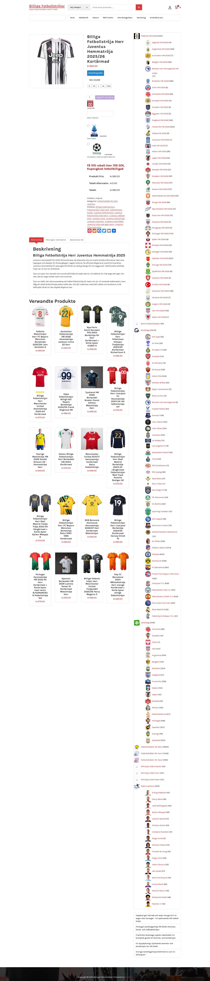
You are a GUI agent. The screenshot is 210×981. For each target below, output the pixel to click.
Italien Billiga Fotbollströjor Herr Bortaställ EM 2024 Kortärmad (66, 459)
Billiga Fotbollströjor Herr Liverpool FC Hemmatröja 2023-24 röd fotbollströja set (117, 397)
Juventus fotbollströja (103, 213)
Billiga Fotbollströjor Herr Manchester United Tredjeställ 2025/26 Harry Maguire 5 (92, 586)
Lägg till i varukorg (104, 97)
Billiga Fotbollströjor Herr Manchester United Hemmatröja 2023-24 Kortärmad (40, 404)
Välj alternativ (41, 330)
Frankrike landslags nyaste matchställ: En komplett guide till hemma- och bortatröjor (156, 936)
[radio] (89, 86)
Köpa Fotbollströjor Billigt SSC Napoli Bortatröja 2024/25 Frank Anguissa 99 (66, 402)
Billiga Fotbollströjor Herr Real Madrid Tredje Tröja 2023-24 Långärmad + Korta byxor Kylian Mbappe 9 (40, 526)
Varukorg (141, 17)
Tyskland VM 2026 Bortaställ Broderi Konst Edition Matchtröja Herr (92, 400)
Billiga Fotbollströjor (105, 207)
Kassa (96, 17)
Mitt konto (108, 17)
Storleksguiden (125, 17)
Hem (72, 17)
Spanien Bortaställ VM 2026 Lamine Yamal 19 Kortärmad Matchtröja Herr (66, 586)
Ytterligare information (56, 240)
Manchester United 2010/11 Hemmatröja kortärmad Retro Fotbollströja (92, 460)
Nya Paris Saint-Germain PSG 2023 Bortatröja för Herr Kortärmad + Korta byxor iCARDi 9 (92, 336)
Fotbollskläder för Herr (107, 201)
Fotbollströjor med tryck (98, 210)
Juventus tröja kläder (114, 221)
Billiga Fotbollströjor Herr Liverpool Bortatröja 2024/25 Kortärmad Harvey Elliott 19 (117, 529)
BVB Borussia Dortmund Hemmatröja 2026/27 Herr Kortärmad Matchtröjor (92, 527)
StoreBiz (128, 977)
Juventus (91, 204)
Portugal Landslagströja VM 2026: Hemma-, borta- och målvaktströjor (156, 928)
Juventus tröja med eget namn (100, 224)
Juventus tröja (98, 218)
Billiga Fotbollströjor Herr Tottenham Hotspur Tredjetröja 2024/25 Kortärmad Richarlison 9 (118, 342)
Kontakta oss (156, 17)
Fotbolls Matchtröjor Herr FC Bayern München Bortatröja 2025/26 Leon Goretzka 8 (40, 339)
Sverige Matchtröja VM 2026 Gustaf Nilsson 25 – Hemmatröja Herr (40, 460)
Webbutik (83, 17)
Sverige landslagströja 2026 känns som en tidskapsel (155, 953)
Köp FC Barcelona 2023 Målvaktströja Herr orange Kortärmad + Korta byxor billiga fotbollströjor (117, 585)
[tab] (36, 239)
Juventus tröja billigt (115, 218)
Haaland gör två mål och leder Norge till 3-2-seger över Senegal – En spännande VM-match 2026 (157, 918)
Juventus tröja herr (95, 221)
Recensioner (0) (76, 240)
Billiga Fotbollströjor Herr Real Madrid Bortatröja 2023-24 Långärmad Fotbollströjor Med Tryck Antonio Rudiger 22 (118, 467)
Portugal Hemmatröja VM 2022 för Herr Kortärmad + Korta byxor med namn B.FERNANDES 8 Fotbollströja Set (40, 586)
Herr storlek (94, 80)
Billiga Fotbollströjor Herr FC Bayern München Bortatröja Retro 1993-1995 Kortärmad (66, 529)
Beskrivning (36, 240)
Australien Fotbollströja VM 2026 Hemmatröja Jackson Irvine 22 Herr (66, 338)
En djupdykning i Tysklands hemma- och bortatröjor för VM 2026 (154, 944)
